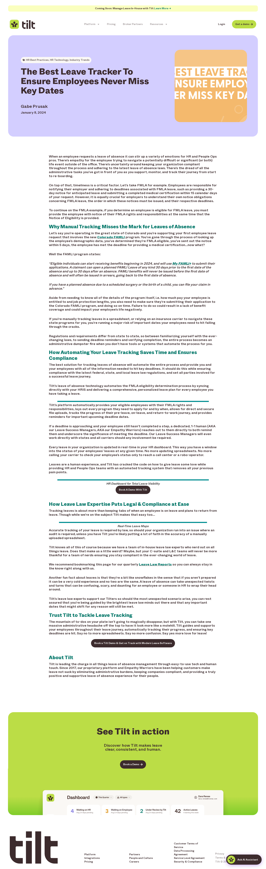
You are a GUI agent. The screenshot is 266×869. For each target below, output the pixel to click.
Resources (156, 24)
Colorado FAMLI (111, 237)
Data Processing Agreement (184, 852)
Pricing (111, 24)
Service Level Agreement (189, 858)
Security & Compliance (188, 861)
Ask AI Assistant (247, 859)
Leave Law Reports (155, 564)
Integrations (92, 858)
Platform (89, 24)
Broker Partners (133, 24)
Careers (134, 861)
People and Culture (141, 858)
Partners (134, 854)
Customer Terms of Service (186, 845)
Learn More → (162, 8)
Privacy (219, 853)
